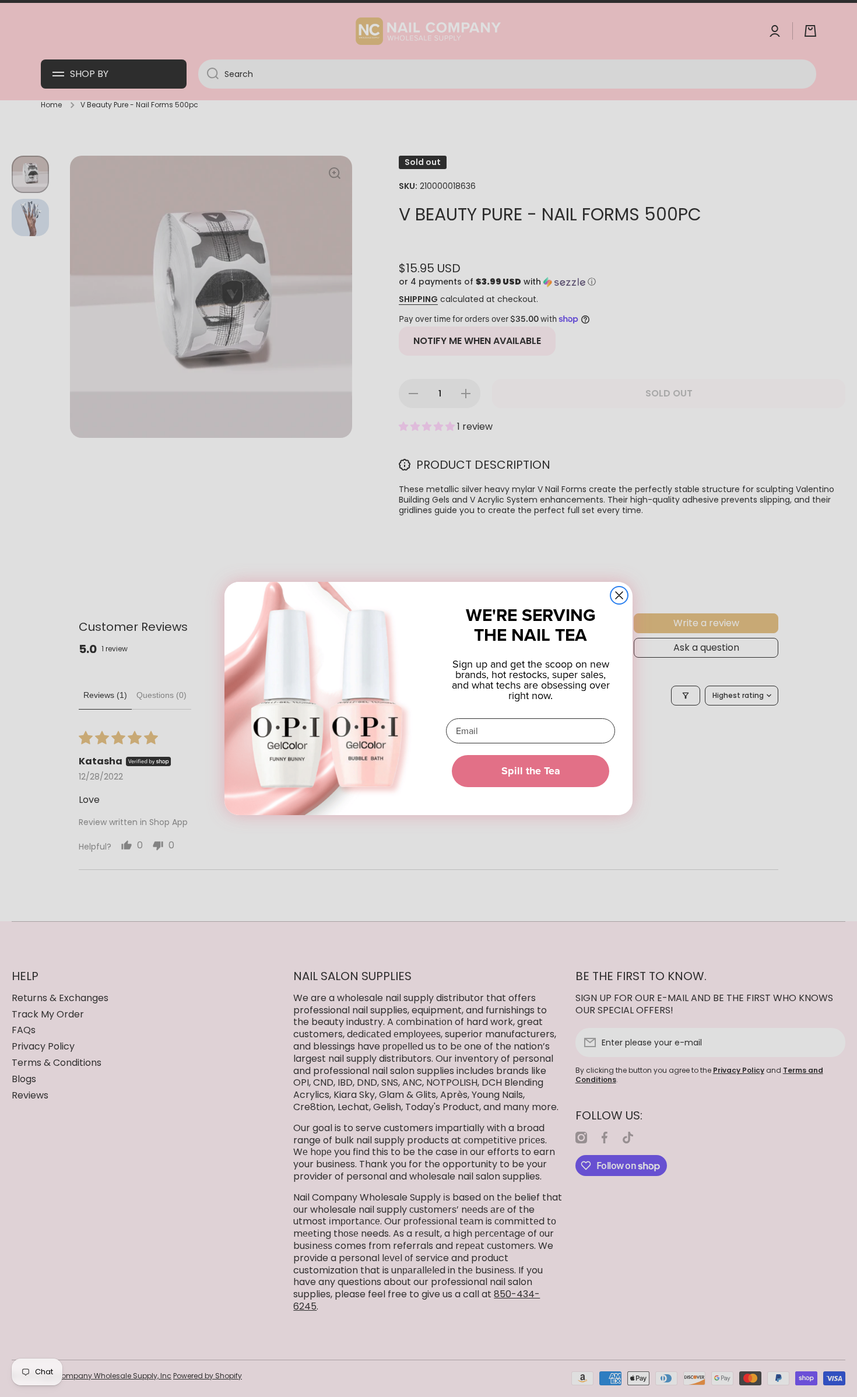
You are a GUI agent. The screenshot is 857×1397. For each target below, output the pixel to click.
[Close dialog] (619, 595)
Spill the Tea (530, 770)
